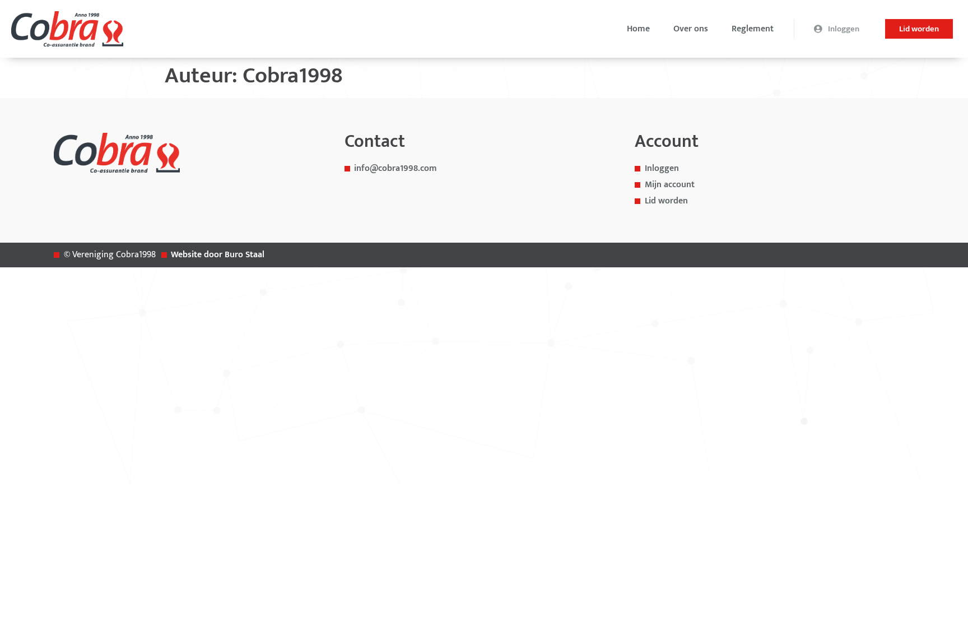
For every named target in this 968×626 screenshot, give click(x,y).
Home (638, 29)
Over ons (690, 29)
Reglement (753, 29)
